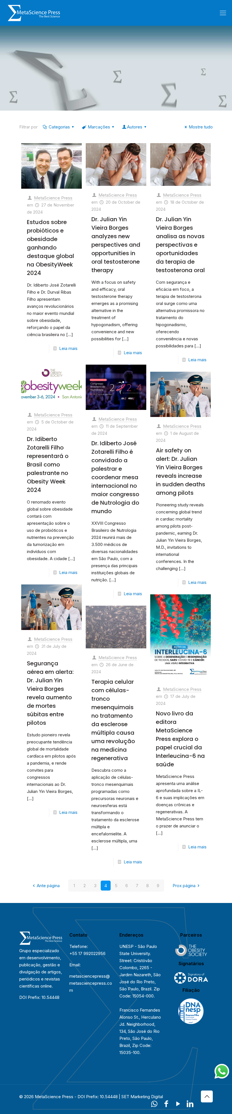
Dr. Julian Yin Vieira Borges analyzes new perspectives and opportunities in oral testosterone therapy (115, 244)
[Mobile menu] (223, 13)
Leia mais (68, 348)
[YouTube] (178, 1103)
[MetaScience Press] (34, 12)
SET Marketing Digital (142, 1096)
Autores (134, 127)
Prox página (184, 885)
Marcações (99, 127)
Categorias (59, 127)
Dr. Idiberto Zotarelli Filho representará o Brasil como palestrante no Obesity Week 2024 (47, 464)
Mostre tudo (201, 127)
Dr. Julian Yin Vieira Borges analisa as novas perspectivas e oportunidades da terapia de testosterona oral (180, 244)
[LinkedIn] (190, 1103)
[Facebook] (166, 1103)
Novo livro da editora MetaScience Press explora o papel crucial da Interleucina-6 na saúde (180, 738)
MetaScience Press (53, 198)
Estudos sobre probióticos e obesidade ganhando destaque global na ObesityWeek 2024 (50, 247)
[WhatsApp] (154, 1103)
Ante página (48, 885)
